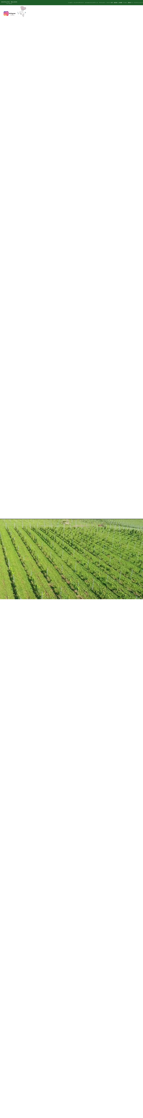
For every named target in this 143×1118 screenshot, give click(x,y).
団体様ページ (130, 2)
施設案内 (116, 2)
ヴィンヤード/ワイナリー (79, 2)
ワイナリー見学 (110, 2)
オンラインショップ (138, 2)
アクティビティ (102, 2)
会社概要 (120, 2)
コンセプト (70, 2)
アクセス (125, 2)
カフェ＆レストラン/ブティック (91, 2)
